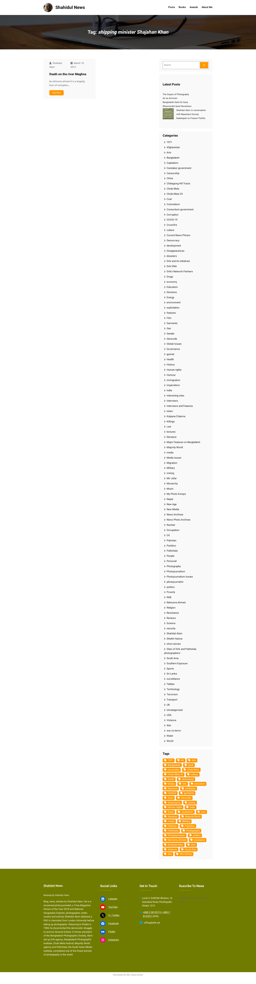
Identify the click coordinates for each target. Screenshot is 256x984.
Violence (171, 720)
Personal (172, 561)
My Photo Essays (176, 494)
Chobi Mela (173, 189)
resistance (199, 840)
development (174, 246)
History (171, 364)
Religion (171, 608)
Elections (172, 292)
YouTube (113, 907)
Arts (169, 152)
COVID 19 (172, 220)
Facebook (113, 923)
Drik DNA (172, 266)
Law (169, 426)
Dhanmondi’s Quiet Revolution (177, 106)
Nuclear (171, 525)
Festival (172, 793)
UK (168, 705)
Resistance (173, 613)
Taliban (171, 684)
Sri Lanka (172, 674)
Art (182, 760)
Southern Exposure (177, 663)
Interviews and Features (180, 406)
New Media (173, 509)
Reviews (171, 618)
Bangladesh (173, 158)
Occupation (173, 530)
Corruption (172, 215)
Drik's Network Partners (180, 271)
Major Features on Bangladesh (183, 442)
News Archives (175, 514)
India (169, 390)
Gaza (170, 798)
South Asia (173, 658)
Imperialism (173, 385)
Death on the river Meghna (67, 74)
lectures (171, 432)
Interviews (172, 401)
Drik (184, 784)
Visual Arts (190, 849)
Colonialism (173, 204)
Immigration (173, 380)
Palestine (190, 826)
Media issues (174, 458)
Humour (171, 375)
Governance (173, 349)
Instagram (113, 940)
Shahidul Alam (174, 633)
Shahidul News (70, 7)
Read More (56, 92)
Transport (172, 699)
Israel (170, 812)
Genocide (172, 339)
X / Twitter (113, 915)
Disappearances (175, 251)
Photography (174, 566)
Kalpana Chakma (176, 416)
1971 (169, 142)
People (170, 556)
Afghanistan (173, 147)
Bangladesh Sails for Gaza (175, 102)
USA (169, 715)
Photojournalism (176, 571)
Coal (169, 199)
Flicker (111, 931)
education (199, 784)
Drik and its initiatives (178, 261)
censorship (173, 769)
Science (171, 623)
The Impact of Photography (176, 94)
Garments (172, 323)
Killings (171, 421)
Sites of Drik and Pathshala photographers (180, 651)
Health (170, 359)
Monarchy (172, 483)
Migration (172, 463)
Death (171, 779)
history (191, 802)
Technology (173, 689)
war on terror (174, 730)
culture (170, 230)
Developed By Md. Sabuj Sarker (128, 974)
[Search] (204, 65)
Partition (171, 546)
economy (172, 282)
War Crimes (186, 854)
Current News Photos (178, 235)
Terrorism (172, 694)
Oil (168, 535)
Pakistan (171, 540)
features (171, 313)
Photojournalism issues (180, 577)
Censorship (173, 173)
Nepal (170, 499)
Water (170, 736)
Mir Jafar (172, 478)
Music (170, 489)
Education (172, 287)
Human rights (174, 370)
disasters (172, 256)
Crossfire (172, 225)
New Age (172, 504)
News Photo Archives (179, 520)
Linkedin (112, 899)
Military (171, 468)
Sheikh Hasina (174, 639)
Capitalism (172, 163)
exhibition (190, 788)
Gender (171, 333)
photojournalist (175, 582)
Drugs (170, 277)
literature (171, 437)
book (190, 765)
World (170, 741)
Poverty (171, 592)
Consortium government (180, 209)
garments (189, 793)
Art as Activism (170, 98)
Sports (170, 668)
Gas (169, 328)
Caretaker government (179, 168)
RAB (169, 597)
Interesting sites (175, 395)
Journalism (187, 812)
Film (169, 318)
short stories (174, 644)
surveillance (173, 679)
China (170, 178)
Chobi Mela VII (175, 194)
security (171, 628)
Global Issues (174, 344)
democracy (188, 779)
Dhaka (171, 784)
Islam (170, 411)
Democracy (173, 240)
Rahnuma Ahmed (176, 602)
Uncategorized (175, 710)
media (170, 452)
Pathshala (172, 551)
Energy (170, 297)
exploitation (173, 308)
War (169, 725)
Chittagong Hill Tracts (178, 183)
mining (170, 473)
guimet (170, 354)
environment (173, 302)
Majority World (175, 447)
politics (171, 587)
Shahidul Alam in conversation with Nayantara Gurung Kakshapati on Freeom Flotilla (191, 114)
